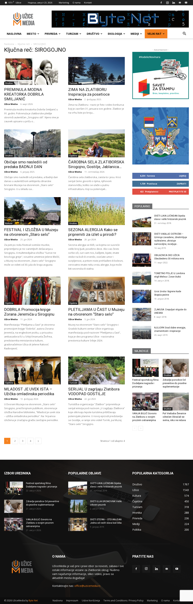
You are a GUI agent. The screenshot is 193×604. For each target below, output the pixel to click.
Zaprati (181, 183)
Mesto (31, 33)
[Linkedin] (173, 2)
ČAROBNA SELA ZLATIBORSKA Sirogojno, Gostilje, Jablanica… (96, 164)
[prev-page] (134, 428)
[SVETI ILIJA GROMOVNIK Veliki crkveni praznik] (77, 506)
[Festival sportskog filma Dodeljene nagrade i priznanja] (145, 368)
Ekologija (115, 33)
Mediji (135, 33)
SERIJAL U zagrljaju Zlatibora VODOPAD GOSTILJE (93, 391)
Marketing (64, 2)
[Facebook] (161, 2)
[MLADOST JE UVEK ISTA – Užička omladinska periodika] (32, 370)
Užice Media (11, 104)
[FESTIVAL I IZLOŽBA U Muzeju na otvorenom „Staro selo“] (32, 211)
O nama (76, 2)
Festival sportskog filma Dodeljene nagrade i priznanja (145, 383)
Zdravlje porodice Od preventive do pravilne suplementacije (174, 383)
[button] (184, 34)
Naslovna (14, 33)
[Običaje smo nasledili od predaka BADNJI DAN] (32, 143)
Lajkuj (182, 175)
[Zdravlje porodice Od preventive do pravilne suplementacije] (176, 368)
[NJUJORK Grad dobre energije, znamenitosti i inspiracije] (141, 332)
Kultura (8, 223)
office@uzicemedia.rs (87, 586)
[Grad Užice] (160, 135)
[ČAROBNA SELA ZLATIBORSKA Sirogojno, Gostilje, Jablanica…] (96, 143)
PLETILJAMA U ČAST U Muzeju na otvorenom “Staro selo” (96, 312)
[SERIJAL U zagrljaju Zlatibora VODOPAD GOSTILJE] (96, 370)
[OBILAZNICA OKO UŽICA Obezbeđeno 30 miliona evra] (141, 260)
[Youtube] (186, 2)
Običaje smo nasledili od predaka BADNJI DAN (25, 164)
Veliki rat (154, 33)
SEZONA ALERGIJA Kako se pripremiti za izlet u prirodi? (93, 232)
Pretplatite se (177, 191)
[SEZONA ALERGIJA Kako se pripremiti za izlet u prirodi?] (96, 211)
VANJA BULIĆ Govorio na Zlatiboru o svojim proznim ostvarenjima (144, 417)
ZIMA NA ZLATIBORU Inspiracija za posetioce (89, 92)
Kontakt (88, 2)
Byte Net (33, 600)
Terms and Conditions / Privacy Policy (123, 600)
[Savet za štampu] (160, 75)
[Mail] (180, 2)
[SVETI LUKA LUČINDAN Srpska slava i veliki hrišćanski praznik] (141, 220)
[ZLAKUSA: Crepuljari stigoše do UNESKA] (141, 314)
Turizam (72, 33)
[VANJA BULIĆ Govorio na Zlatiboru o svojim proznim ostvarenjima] (145, 402)
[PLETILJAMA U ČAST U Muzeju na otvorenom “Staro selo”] (96, 291)
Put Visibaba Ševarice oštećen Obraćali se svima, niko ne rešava (174, 417)
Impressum (72, 600)
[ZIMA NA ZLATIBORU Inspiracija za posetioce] (96, 71)
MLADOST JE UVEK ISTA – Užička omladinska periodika (29, 391)
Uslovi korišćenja (91, 600)
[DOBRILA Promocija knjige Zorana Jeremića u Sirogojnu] (32, 291)
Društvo (93, 33)
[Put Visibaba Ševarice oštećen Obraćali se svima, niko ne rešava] (176, 402)
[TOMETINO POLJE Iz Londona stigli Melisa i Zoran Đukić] (141, 278)
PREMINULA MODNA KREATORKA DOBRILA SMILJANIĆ (24, 94)
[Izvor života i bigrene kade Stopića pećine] (141, 296)
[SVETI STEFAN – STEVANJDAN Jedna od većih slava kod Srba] (77, 524)
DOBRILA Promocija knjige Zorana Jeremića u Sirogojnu (29, 312)
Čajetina (73, 155)
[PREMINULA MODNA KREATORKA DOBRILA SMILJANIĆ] (32, 71)
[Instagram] (167, 2)
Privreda (51, 33)
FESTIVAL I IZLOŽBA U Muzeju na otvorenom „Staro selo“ (31, 232)
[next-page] (38, 441)
